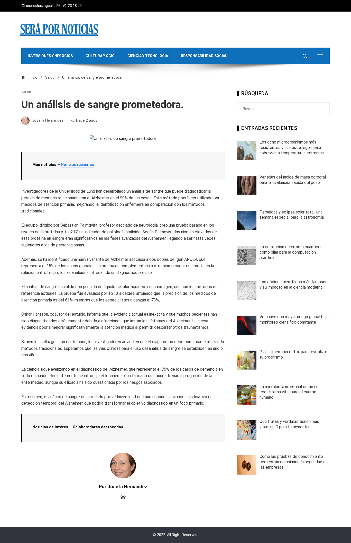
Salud (26, 92)
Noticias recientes (77, 164)
